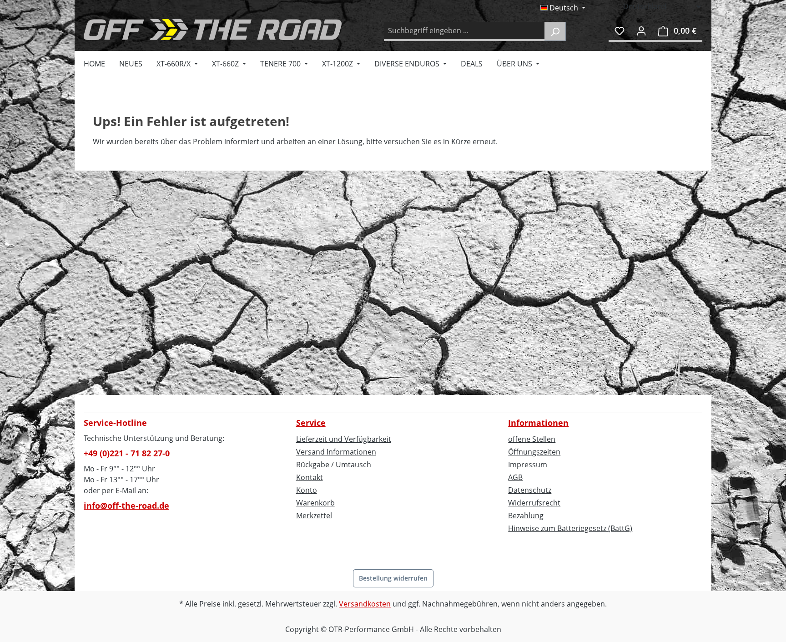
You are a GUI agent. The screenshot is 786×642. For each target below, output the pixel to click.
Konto (306, 490)
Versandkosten (365, 604)
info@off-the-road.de (126, 505)
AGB (515, 477)
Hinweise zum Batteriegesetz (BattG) (570, 528)
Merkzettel (314, 516)
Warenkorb (315, 503)
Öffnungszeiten (534, 452)
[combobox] (464, 31)
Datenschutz (529, 490)
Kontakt (309, 477)
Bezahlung (526, 516)
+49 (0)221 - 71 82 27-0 (127, 453)
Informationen (538, 422)
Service (311, 422)
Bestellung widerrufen (393, 578)
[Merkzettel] (619, 30)
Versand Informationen (336, 452)
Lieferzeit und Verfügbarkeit (343, 439)
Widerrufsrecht (534, 503)
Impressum (527, 465)
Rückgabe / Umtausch (333, 465)
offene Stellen (531, 439)
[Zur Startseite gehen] (213, 29)
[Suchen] (555, 31)
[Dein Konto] (641, 30)
